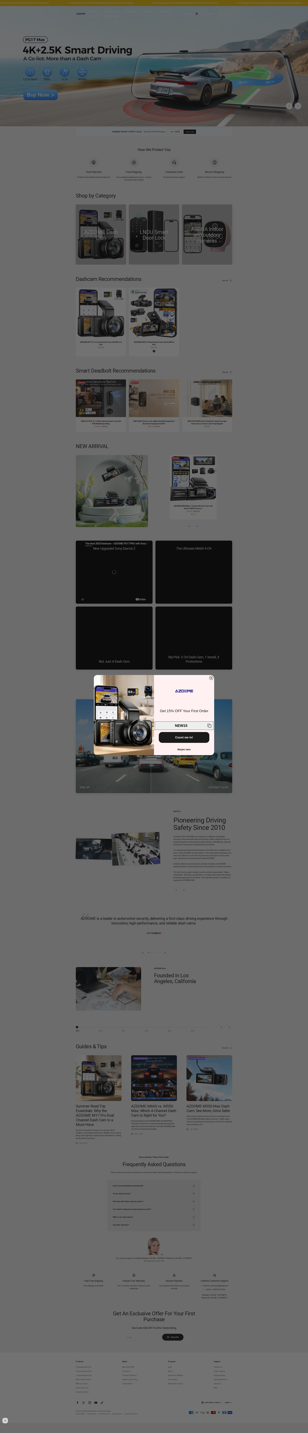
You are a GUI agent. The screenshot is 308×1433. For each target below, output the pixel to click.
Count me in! (184, 737)
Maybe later (184, 749)
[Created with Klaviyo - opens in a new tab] (154, 756)
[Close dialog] (211, 678)
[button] (184, 725)
